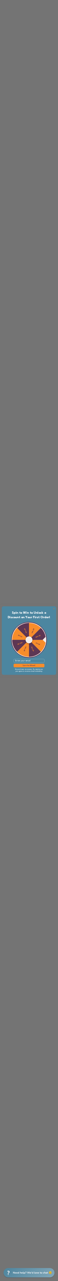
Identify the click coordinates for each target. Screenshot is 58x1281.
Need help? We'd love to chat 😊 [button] (32, 1273)
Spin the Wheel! (29, 665)
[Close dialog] (54, 608)
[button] (29, 1272)
